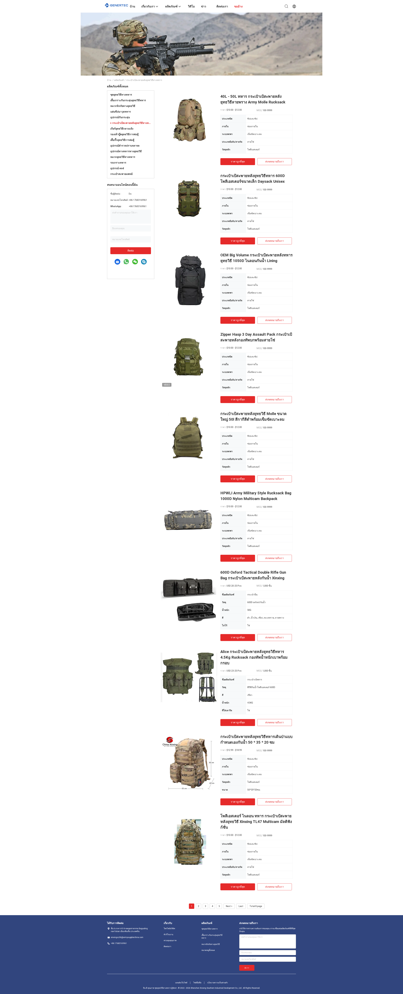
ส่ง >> (246, 968)
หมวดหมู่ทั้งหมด (208, 950)
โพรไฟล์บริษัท (169, 928)
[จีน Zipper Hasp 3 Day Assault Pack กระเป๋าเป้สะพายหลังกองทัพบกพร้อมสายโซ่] (189, 360)
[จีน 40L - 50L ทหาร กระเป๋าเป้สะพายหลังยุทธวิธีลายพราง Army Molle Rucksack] (189, 122)
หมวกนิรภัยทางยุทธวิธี (122, 105)
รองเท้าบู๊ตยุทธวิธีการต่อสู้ (124, 134)
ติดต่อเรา (167, 946)
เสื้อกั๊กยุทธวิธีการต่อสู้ (122, 139)
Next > (229, 906)
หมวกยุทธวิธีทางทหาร (122, 156)
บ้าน (109, 80)
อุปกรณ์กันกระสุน (120, 117)
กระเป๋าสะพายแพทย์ (121, 173)
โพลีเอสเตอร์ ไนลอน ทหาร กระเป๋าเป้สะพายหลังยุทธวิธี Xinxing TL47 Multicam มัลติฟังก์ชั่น (256, 822)
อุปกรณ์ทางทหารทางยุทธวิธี (126, 151)
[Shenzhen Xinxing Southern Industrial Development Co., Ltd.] (116, 5)
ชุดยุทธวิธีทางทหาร (121, 94)
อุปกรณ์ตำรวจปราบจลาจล (124, 145)
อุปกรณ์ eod (117, 168)
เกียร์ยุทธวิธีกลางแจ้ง (121, 128)
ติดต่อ (131, 250)
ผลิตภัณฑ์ (119, 80)
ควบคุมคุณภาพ (170, 940)
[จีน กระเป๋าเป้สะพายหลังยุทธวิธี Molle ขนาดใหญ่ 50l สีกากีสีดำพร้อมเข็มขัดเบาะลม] (189, 439)
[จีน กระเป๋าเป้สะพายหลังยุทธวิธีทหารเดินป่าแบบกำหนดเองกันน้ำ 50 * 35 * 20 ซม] (189, 762)
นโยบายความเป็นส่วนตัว (217, 983)
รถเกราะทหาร (118, 162)
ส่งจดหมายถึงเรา (274, 161)
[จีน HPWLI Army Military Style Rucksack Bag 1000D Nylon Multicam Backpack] (189, 518)
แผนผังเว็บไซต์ (181, 983)
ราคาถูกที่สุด (238, 161)
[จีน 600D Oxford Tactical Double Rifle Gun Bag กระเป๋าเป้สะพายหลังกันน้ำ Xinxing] (189, 598)
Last (241, 906)
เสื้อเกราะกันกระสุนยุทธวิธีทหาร (128, 100)
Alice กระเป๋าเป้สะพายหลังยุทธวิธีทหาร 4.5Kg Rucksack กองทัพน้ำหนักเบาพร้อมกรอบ (254, 657)
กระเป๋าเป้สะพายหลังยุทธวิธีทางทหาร (131, 122)
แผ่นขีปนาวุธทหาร (120, 111)
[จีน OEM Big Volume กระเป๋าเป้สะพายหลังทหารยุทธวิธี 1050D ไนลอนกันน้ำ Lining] (189, 280)
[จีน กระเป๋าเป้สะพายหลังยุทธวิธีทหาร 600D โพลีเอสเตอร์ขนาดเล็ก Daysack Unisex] (189, 201)
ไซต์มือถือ (197, 983)
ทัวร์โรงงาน (168, 934)
